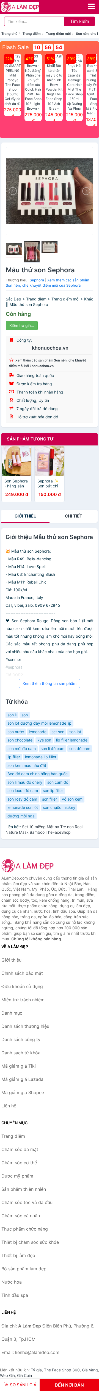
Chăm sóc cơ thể (19, 1162)
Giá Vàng (90, 1370)
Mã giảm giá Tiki (18, 1066)
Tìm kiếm (79, 21)
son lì (11, 714)
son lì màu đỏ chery (24, 782)
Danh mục (11, 1013)
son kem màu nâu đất (26, 765)
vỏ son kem (72, 799)
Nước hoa (11, 1282)
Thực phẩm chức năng (24, 1229)
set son (57, 731)
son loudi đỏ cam (22, 790)
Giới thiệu (26, 516)
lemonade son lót (22, 807)
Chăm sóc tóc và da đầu (27, 1202)
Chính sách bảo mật (22, 973)
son (24, 714)
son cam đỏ (57, 782)
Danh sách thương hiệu (25, 1026)
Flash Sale (15, 47)
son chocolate (19, 740)
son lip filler (53, 790)
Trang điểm (32, 33)
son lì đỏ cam (52, 748)
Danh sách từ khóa (20, 1052)
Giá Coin (24, 1375)
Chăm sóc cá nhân (20, 1215)
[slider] (14, 249)
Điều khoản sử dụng (22, 986)
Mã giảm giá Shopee (22, 1092)
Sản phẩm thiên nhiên (23, 1189)
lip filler (13, 756)
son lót (75, 731)
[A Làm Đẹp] (28, 866)
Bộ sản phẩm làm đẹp (23, 1268)
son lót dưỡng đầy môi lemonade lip (39, 723)
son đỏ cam (79, 748)
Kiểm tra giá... (21, 325)
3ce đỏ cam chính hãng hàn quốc (37, 773)
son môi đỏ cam (21, 748)
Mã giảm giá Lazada (22, 1079)
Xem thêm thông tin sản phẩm (49, 683)
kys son (44, 740)
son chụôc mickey (59, 807)
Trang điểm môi (58, 33)
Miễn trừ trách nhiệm (23, 999)
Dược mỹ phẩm (17, 1176)
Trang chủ (9, 33)
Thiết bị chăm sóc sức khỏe (30, 1242)
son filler (49, 799)
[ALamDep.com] (27, 6)
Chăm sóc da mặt (19, 1149)
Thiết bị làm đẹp (18, 1255)
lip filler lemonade (71, 740)
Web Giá (7, 1375)
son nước (15, 731)
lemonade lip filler (40, 756)
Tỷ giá (36, 1370)
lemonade (37, 731)
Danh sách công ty (20, 1039)
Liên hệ (8, 1105)
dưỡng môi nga (21, 816)
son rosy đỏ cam (22, 799)
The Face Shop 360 (62, 1370)
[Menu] (91, 6)
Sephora (37, 280)
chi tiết (73, 516)
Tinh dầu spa (14, 1295)
